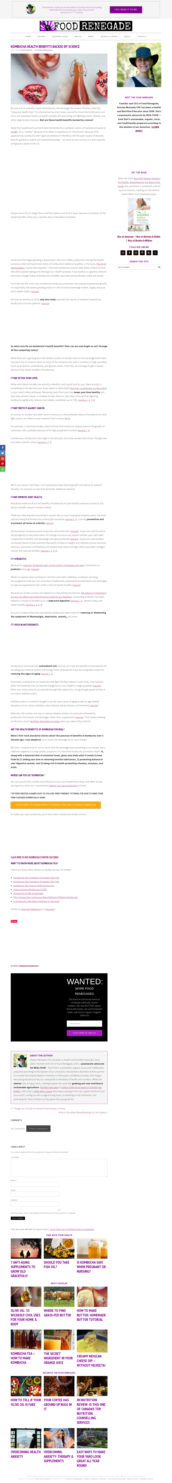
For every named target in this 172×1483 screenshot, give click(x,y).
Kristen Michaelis (43, 1479)
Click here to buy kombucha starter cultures (34, 857)
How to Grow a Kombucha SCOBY (30, 889)
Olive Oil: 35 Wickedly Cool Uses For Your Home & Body (25, 1317)
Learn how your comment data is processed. (72, 1229)
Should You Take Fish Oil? (56, 1264)
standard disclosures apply (28, 966)
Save (15, 921)
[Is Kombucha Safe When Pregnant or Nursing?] (92, 1248)
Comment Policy (147, 1479)
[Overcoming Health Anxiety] (26, 1438)
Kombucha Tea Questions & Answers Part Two (36, 881)
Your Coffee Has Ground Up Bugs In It (58, 1404)
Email (14, 1190)
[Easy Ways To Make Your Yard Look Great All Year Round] (92, 1438)
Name (14, 1180)
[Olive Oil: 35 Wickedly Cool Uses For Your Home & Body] (26, 1297)
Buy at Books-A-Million (140, 240)
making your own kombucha (63, 785)
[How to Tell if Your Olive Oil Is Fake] (26, 1386)
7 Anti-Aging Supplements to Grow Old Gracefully (23, 1269)
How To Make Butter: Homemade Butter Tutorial (91, 1315)
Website (14, 1200)
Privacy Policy (133, 1479)
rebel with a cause (43, 1091)
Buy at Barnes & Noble (148, 236)
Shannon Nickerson (31, 909)
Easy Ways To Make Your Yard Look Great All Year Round (91, 1458)
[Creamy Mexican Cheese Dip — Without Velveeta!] (92, 1341)
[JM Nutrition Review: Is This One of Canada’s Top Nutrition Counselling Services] (92, 1386)
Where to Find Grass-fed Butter (57, 1312)
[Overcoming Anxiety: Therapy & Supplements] (59, 1438)
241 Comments (38, 50)
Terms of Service (91, 1479)
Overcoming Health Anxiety (26, 1454)
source (35, 291)
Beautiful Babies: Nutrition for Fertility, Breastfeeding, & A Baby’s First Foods (139, 182)
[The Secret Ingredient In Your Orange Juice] (59, 1340)
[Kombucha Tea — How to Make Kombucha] (26, 1340)
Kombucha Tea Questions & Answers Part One (36, 877)
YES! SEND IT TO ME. (126, 9)
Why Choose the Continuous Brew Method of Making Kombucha (45, 897)
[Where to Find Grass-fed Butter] (59, 1297)
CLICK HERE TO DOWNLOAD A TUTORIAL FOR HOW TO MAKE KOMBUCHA (55, 805)
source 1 (83, 400)
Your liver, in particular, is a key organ (88, 388)
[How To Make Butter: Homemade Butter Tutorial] (92, 1297)
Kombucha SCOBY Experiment (28, 893)
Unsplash (49, 909)
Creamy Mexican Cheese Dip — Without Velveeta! (91, 1361)
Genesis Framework (74, 1479)
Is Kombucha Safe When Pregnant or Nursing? (36, 901)
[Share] (2, 453)
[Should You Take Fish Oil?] (59, 1248)
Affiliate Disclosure (48, 50)
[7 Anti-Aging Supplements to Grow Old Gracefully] (26, 1248)
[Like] (2, 447)
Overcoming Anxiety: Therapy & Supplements (59, 1456)
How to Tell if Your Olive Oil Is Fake (26, 1402)
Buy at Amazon (125, 236)
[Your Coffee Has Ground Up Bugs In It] (59, 1386)
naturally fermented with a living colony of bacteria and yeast (53, 565)
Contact (103, 1479)
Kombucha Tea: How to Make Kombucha (33, 885)
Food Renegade (86, 24)
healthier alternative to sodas (45, 721)
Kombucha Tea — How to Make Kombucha (23, 1358)
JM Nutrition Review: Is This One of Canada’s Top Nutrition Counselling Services (91, 1411)
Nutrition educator (49, 1087)
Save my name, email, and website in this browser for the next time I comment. (43, 1213)
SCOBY (14, 131)
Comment (15, 1157)
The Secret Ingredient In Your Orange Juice (58, 1358)
